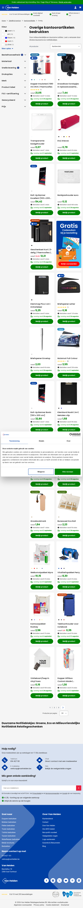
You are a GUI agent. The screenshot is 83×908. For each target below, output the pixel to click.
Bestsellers (6, 846)
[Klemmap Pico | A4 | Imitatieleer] (41, 285)
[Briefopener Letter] (68, 285)
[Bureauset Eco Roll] (68, 502)
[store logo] (21, 880)
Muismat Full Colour (67, 358)
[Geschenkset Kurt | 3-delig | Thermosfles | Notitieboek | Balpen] (41, 230)
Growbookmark (38, 521)
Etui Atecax (63, 140)
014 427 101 (6, 856)
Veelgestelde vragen (50, 836)
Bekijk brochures (8, 843)
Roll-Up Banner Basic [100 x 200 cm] (40, 414)
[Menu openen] (3, 7)
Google (64, 793)
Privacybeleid (36, 793)
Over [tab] (68, 441)
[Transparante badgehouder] (41, 122)
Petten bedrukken (8, 826)
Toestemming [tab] (14, 441)
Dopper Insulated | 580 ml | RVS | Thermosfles (41, 85)
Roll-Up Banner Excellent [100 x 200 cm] (40, 197)
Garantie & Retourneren (51, 843)
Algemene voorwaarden (23, 905)
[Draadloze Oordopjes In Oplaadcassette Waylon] (68, 65)
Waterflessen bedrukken (11, 839)
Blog (44, 846)
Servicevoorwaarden (52, 793)
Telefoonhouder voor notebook (67, 625)
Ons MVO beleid (48, 829)
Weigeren (41, 472)
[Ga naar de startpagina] (12, 7)
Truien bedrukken (8, 829)
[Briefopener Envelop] (41, 339)
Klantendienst (47, 819)
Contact (45, 822)
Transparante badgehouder (37, 142)
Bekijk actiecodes (65, 2)
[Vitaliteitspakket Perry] (68, 553)
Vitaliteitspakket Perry (68, 572)
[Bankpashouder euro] (68, 176)
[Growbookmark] (41, 502)
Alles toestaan (67, 472)
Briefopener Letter (66, 304)
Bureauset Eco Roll (66, 521)
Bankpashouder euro (67, 195)
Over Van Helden (48, 826)
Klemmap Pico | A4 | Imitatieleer (40, 305)
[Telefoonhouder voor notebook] (68, 605)
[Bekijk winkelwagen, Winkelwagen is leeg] (80, 7)
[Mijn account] (75, 7)
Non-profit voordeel (49, 832)
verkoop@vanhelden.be (10, 859)
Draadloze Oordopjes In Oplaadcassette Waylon (68, 85)
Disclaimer (65, 905)
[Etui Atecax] (68, 122)
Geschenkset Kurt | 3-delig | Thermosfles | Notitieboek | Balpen (41, 251)
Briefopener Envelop (40, 358)
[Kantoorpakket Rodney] (41, 605)
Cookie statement (52, 905)
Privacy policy (39, 905)
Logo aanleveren (48, 839)
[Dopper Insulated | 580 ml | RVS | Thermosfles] (41, 65)
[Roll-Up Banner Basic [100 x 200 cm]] (41, 393)
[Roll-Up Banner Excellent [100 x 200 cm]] (41, 176)
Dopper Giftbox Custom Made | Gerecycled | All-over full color (68, 680)
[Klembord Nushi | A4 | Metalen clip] (68, 393)
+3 (45, 79)
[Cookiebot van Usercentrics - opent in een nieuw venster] (71, 434)
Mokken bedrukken (9, 822)
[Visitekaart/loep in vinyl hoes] (41, 659)
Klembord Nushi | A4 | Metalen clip (68, 414)
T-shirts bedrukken (9, 832)
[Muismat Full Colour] (68, 339)
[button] (25, 27)
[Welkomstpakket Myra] (41, 553)
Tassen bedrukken (9, 836)
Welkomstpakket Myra (41, 572)
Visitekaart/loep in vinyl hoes (39, 680)
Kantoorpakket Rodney (38, 625)
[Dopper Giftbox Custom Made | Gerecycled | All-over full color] (68, 659)
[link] (46, 707)
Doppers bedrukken (9, 819)
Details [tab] (41, 441)
